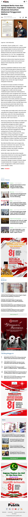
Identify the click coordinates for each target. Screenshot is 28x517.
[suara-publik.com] (6, 1)
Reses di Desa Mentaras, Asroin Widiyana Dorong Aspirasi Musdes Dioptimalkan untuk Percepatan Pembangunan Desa (13, 305)
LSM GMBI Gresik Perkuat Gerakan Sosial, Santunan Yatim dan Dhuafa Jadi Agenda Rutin (14, 363)
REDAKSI (4, 512)
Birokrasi (12, 192)
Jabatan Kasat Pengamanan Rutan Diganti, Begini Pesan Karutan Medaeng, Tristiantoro (18, 196)
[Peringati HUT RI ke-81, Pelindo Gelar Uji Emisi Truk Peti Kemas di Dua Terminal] (5, 453)
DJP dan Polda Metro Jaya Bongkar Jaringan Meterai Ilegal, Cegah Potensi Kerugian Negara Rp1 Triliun (17, 231)
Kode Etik (10, 512)
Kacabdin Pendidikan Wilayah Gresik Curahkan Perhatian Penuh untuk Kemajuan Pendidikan (12, 310)
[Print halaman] (26, 17)
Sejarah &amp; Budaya (15, 218)
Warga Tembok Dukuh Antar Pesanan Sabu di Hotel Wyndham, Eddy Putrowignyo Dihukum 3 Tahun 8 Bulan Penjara (15, 372)
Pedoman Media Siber (19, 512)
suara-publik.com (8, 16)
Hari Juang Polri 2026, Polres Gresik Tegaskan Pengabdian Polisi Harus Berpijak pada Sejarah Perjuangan (18, 205)
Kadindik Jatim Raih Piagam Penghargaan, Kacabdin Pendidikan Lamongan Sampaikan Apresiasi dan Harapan (12, 300)
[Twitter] (10, 509)
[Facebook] (7, 509)
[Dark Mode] (24, 1)
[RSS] (21, 509)
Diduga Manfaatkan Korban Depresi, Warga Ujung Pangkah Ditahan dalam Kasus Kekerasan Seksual (18, 187)
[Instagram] (13, 509)
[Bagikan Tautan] (20, 17)
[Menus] (1, 1)
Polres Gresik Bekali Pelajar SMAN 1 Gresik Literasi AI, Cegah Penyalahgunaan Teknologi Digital (18, 447)
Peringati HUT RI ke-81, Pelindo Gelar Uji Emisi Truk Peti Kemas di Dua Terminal (17, 453)
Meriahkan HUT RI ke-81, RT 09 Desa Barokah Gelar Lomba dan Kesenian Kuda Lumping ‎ (15, 358)
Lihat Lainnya (13, 314)
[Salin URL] (23, 17)
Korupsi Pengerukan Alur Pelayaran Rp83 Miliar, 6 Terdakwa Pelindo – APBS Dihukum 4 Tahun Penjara (15, 367)
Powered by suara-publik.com (14, 515)
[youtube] (15, 509)
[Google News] (18, 509)
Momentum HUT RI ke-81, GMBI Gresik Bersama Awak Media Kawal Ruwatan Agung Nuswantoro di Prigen (18, 223)
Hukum (11, 183)
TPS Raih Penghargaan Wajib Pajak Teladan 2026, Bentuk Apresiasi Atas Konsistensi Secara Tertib (18, 214)
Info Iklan (14, 513)
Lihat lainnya (13, 458)
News (11, 201)
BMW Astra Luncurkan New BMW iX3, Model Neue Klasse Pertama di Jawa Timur (14, 377)
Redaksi (7, 168)
